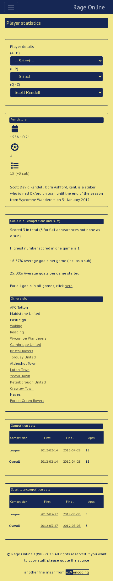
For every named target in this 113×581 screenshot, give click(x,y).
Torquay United (23, 357)
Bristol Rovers (21, 350)
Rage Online (89, 7)
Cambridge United (25, 344)
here (69, 285)
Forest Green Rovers (27, 400)
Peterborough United (28, 382)
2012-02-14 (49, 450)
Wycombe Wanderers (28, 338)
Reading (17, 332)
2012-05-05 (72, 514)
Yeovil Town (20, 375)
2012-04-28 (72, 450)
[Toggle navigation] (11, 7)
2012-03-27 (49, 514)
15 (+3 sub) (20, 173)
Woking (16, 325)
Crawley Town (22, 388)
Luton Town (20, 369)
